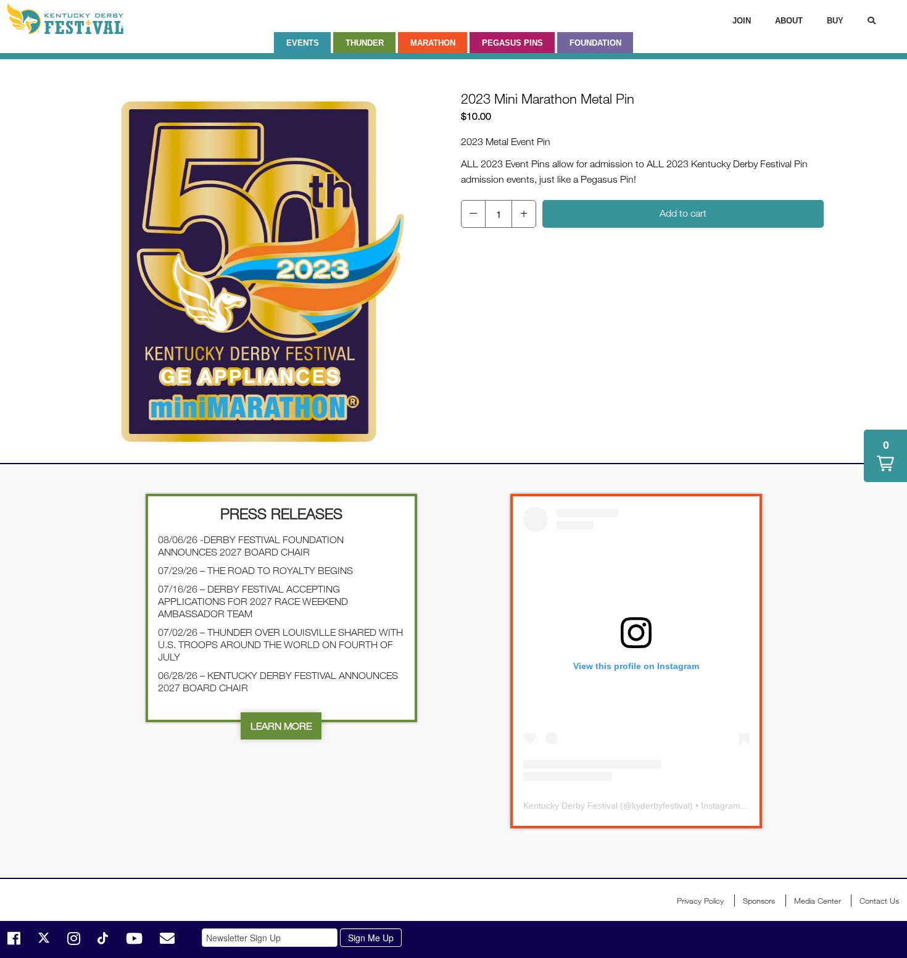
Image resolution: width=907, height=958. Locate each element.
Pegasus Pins (512, 43)
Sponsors (759, 901)
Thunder (365, 43)
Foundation (595, 43)
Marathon (432, 43)
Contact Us (879, 901)
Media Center (817, 901)
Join (741, 20)
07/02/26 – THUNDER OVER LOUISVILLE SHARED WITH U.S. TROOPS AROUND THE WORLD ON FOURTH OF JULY (280, 644)
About (789, 20)
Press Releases (281, 513)
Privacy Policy (700, 901)
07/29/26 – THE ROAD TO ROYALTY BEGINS (255, 570)
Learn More (281, 725)
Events (302, 43)
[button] (473, 214)
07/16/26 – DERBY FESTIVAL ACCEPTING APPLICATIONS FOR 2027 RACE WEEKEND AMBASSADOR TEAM (253, 601)
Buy (835, 20)
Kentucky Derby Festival (72, 18)
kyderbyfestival (661, 805)
